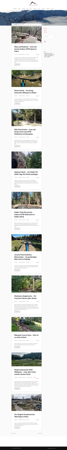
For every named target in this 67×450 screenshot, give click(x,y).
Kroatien (19, 8)
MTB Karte (47, 8)
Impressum (54, 448)
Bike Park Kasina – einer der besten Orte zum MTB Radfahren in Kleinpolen (25, 131)
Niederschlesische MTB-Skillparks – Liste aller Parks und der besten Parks (25, 372)
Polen (27, 8)
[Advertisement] (50, 72)
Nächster (40, 433)
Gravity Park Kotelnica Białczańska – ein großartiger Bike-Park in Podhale (25, 257)
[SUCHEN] (54, 37)
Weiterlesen (17, 64)
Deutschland (14, 8)
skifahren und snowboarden (49, 55)
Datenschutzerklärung (50, 448)
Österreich (23, 8)
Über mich (52, 8)
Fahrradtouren (47, 53)
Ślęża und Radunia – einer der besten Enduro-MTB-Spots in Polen (25, 49)
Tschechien (34, 8)
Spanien (31, 8)
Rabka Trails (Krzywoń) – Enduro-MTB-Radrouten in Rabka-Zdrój (24, 214)
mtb (53, 54)
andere (39, 8)
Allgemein (43, 8)
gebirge (51, 53)
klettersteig (50, 54)
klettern (46, 54)
